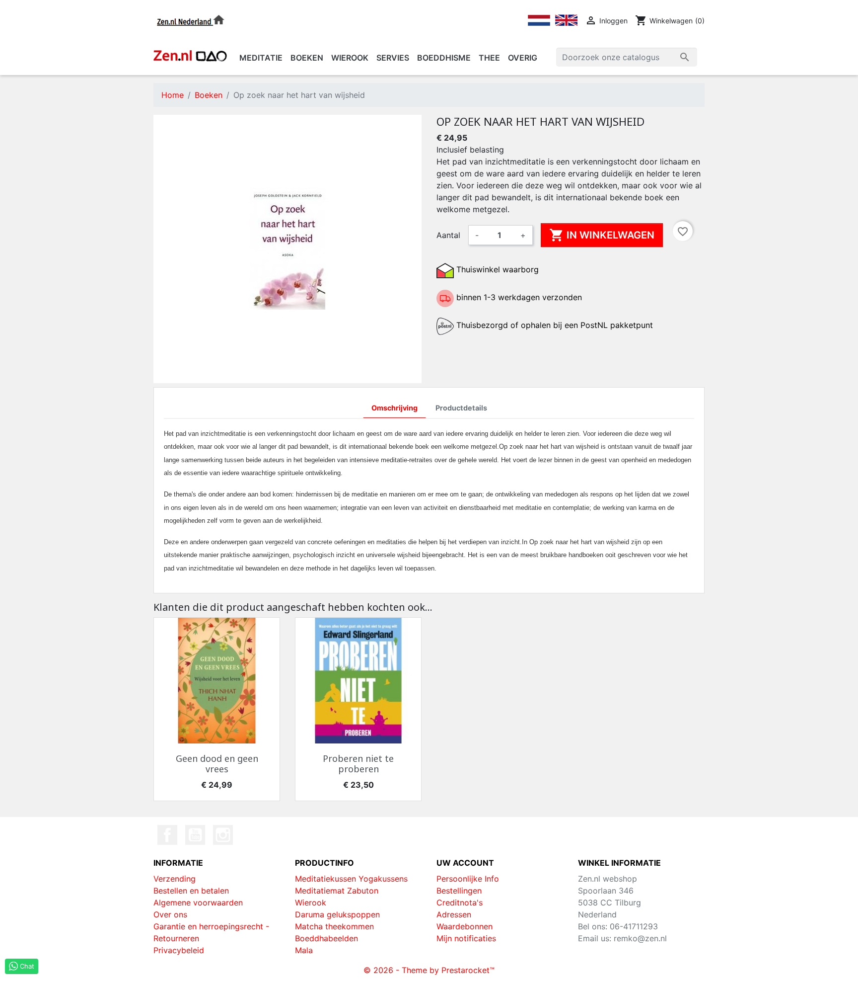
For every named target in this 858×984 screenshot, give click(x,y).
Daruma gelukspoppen (337, 914)
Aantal (448, 235)
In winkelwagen (601, 235)
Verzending (174, 879)
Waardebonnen (464, 926)
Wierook (310, 902)
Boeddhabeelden (326, 938)
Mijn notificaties (466, 938)
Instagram (223, 835)
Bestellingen (459, 891)
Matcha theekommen (334, 926)
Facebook (167, 835)
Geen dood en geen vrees (217, 763)
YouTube (195, 835)
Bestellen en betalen (191, 891)
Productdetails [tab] (461, 408)
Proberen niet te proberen (358, 763)
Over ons (170, 914)
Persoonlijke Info (467, 879)
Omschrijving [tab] (394, 408)
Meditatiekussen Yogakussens (351, 879)
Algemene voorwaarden (198, 902)
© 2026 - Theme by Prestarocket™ (429, 970)
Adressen (453, 914)
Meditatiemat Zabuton (336, 891)
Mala (304, 950)
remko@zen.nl (640, 938)
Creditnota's (459, 902)
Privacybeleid (178, 950)
